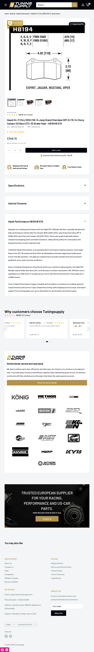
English (8, 624)
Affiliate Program (11, 578)
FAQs (7, 571)
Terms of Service (58, 574)
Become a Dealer (11, 582)
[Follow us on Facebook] (6, 636)
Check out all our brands (47, 383)
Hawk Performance (23, 14)
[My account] (83, 5)
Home (7, 14)
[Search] (74, 4)
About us (8, 563)
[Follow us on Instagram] (10, 636)
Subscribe (58, 613)
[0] (87, 4)
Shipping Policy (57, 563)
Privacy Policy (56, 571)
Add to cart (56, 150)
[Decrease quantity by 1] (9, 150)
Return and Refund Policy (61, 567)
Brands (12, 14)
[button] (89, 328)
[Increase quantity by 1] (20, 150)
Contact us (47, 519)
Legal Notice (56, 578)
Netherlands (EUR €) (25, 624)
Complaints (9, 574)
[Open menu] (6, 5)
